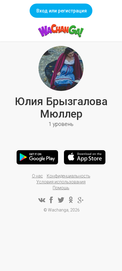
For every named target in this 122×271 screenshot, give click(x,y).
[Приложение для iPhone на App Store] (84, 157)
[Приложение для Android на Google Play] (37, 157)
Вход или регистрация (61, 11)
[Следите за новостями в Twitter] (61, 200)
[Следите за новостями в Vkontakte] (41, 200)
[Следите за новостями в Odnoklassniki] (70, 200)
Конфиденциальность (68, 176)
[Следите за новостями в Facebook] (51, 200)
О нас (37, 176)
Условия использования (61, 181)
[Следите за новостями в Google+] (80, 200)
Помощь (61, 187)
